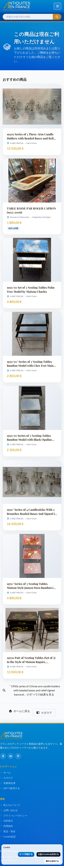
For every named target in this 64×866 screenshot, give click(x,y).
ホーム (7, 772)
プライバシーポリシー (15, 815)
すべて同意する (26, 854)
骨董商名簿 (9, 783)
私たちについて (11, 804)
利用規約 (8, 825)
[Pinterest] (18, 756)
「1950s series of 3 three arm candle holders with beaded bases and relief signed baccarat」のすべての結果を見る (34, 690)
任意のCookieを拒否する (48, 854)
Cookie (6, 847)
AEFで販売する (11, 788)
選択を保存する (52, 861)
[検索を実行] (57, 17)
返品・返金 (9, 831)
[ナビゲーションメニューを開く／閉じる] (57, 6)
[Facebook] (3, 756)
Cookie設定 (9, 836)
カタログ (46, 712)
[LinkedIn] (11, 756)
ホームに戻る (21, 711)
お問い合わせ (10, 810)
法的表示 (8, 820)
